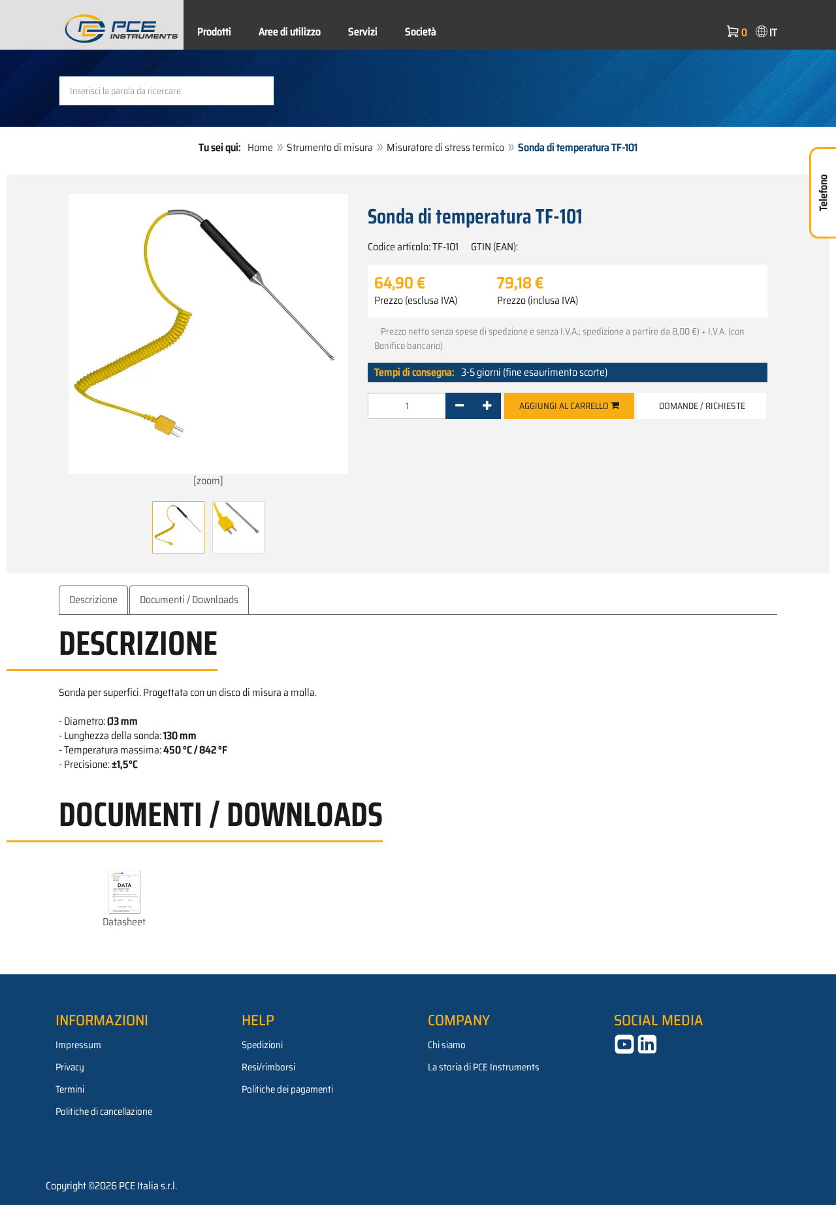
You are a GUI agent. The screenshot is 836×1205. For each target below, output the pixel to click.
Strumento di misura (330, 147)
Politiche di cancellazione (104, 1111)
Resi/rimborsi (268, 1067)
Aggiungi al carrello (565, 406)
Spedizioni (262, 1045)
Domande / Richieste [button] (702, 406)
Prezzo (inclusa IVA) (537, 300)
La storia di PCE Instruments (483, 1067)
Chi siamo (447, 1045)
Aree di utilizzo (290, 32)
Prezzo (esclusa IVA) (415, 300)
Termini (70, 1089)
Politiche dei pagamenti (287, 1089)
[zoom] (208, 480)
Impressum (78, 1045)
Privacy (70, 1067)
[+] (487, 406)
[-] (459, 406)
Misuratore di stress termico (445, 147)
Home (260, 147)
